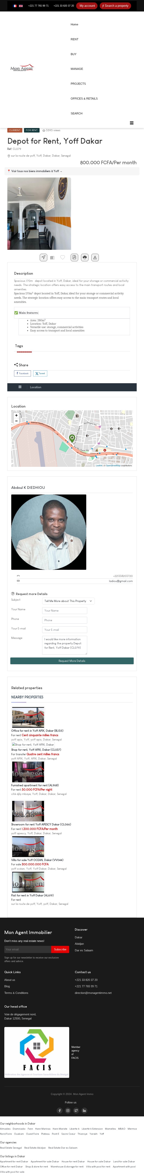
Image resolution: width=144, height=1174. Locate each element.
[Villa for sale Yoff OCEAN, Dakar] (28, 846)
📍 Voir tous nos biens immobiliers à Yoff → (34, 171)
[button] (132, 123)
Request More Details (72, 660)
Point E (55, 1133)
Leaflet (99, 465)
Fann (30, 1128)
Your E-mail (18, 628)
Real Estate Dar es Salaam (62, 1147)
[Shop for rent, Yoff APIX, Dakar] (33, 744)
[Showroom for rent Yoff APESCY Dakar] (28, 810)
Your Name (18, 609)
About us (9, 979)
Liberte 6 (75, 1128)
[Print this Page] (84, 257)
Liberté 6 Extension (92, 1128)
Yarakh (94, 1133)
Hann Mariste (60, 1128)
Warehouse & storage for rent (67, 1166)
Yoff (102, 1133)
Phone (15, 618)
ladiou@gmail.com (121, 581)
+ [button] (16, 415)
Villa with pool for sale (12, 1171)
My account (87, 5)
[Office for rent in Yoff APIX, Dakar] (28, 717)
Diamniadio (19, 1128)
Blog (7, 986)
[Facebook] (60, 1111)
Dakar (78, 937)
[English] (21, 6)
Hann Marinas (42, 1128)
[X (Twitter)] (76, 1111)
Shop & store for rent (36, 1166)
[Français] (15, 6)
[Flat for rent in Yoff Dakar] (28, 881)
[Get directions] (43, 257)
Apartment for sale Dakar (45, 1161)
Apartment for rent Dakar (14, 1161)
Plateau (45, 1133)
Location (35, 387)
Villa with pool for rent (98, 1166)
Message (16, 637)
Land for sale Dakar (124, 1161)
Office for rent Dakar (11, 1166)
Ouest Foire (32, 1133)
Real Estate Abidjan (35, 1147)
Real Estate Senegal (11, 1147)
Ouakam (19, 1133)
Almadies (5, 1128)
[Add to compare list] (54, 257)
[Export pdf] (74, 257)
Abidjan (79, 943)
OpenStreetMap (113, 465)
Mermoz (132, 1128)
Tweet (41, 373)
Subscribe (60, 949)
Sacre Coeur (68, 1133)
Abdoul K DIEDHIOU (28, 487)
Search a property (116, 5)
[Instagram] (68, 1111)
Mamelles (110, 1128)
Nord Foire (6, 1133)
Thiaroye (82, 1133)
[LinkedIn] (84, 1111)
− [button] (16, 421)
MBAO (121, 1128)
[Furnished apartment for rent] (28, 771)
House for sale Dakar (99, 1161)
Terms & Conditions (16, 992)
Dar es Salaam (84, 950)
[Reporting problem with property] (95, 257)
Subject (15, 599)
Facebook (23, 373)
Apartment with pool (124, 1166)
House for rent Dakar (73, 1161)
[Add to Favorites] (64, 257)
